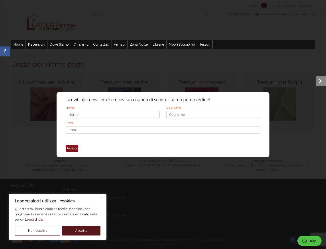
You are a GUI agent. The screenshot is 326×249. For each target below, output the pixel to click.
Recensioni (36, 44)
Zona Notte (139, 44)
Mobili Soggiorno (182, 44)
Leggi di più (34, 220)
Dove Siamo (59, 44)
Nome (70, 107)
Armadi (119, 44)
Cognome (173, 107)
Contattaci (101, 44)
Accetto (81, 231)
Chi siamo (80, 44)
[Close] (101, 197)
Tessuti (205, 44)
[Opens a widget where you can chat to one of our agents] (309, 241)
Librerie (158, 44)
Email (69, 123)
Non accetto (37, 231)
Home (18, 44)
